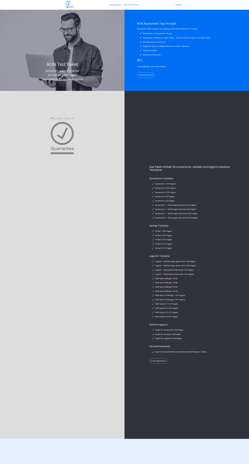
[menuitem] (115, 5)
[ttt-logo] (70, 5)
